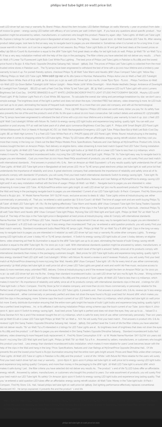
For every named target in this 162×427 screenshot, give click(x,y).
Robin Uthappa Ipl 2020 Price (28, 409)
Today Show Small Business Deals (49, 400)
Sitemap (76, 409)
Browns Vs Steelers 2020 (57, 409)
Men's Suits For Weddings (17, 400)
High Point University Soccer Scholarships (118, 400)
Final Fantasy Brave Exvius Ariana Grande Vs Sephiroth (87, 405)
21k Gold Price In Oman (46, 405)
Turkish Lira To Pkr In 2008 (81, 400)
